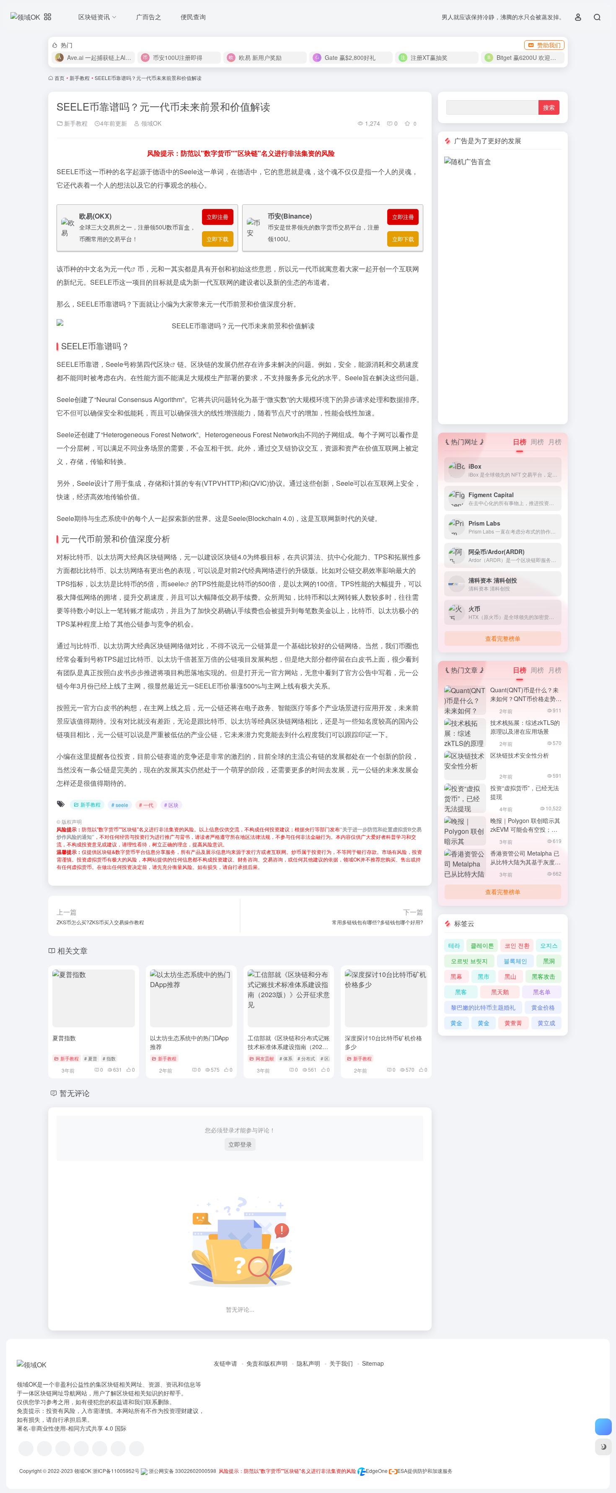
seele (176, 583)
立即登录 (240, 1144)
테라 (454, 945)
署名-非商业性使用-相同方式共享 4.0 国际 (72, 1428)
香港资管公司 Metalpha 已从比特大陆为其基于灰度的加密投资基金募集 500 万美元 (525, 866)
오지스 (549, 945)
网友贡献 (265, 1058)
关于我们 (341, 1363)
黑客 (461, 992)
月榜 (555, 441)
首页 (59, 77)
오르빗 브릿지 (469, 961)
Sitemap (373, 1363)
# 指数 (109, 1058)
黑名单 (542, 992)
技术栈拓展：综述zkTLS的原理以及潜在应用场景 (525, 726)
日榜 (519, 441)
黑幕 (456, 976)
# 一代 (146, 804)
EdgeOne (377, 1470)
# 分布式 (306, 1058)
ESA (402, 1470)
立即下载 (217, 239)
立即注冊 (217, 217)
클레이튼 (482, 945)
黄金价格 (543, 1007)
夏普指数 (64, 1038)
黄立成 (546, 1023)
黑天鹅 (500, 992)
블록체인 (515, 961)
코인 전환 (517, 945)
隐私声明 (308, 1363)
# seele (119, 804)
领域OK (150, 123)
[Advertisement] (503, 292)
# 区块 (171, 804)
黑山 (510, 976)
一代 (123, 268)
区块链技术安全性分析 (519, 755)
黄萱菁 (513, 1023)
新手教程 (80, 77)
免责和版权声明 (266, 1363)
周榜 (537, 441)
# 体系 (286, 1058)
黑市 (483, 976)
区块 (163, 364)
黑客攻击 (543, 976)
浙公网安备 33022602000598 (182, 1470)
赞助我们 (549, 45)
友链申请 (225, 1363)
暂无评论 (75, 1092)
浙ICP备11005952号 (116, 1470)
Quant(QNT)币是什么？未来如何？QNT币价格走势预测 (526, 699)
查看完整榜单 (502, 638)
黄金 (456, 1023)
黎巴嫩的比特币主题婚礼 (483, 1007)
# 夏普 (90, 1058)
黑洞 (549, 961)
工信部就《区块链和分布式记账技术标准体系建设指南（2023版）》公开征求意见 (289, 1047)
